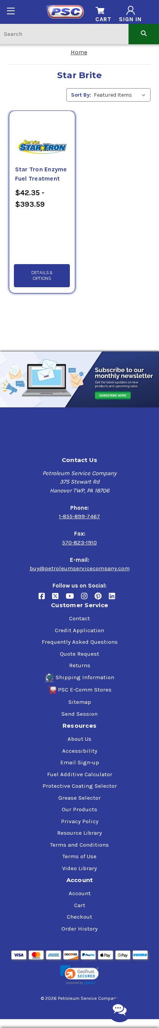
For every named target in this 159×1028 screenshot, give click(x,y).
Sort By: (81, 95)
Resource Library (79, 832)
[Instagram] (88, 599)
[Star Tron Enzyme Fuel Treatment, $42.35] (42, 138)
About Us (79, 738)
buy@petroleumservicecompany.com (80, 568)
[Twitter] (59, 599)
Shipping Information (85, 677)
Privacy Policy (79, 821)
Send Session (79, 713)
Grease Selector (79, 797)
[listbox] (121, 95)
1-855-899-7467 (79, 516)
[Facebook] (45, 599)
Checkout (79, 916)
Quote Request (79, 653)
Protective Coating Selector (79, 785)
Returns (79, 665)
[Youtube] (73, 599)
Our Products (79, 809)
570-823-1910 (79, 542)
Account (80, 893)
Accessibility (79, 750)
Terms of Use (79, 856)
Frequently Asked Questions (80, 641)
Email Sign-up (79, 762)
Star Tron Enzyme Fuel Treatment (41, 174)
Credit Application (79, 630)
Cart (79, 905)
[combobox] (64, 33)
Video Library (79, 868)
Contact (79, 618)
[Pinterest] (102, 599)
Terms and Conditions (79, 844)
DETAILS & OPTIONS (41, 275)
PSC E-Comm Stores (85, 689)
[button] (79, 975)
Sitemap (79, 701)
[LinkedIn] (115, 599)
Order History (79, 928)
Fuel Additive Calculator (79, 774)
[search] (144, 33)
